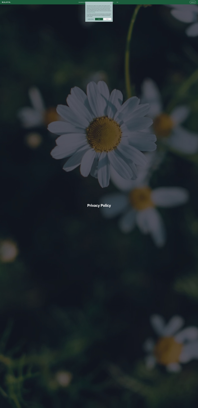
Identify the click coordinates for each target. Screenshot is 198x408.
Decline (107, 19)
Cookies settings (91, 19)
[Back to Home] (6, 2)
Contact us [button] (193, 2)
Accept (99, 19)
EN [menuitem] (117, 2)
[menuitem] (84, 2)
